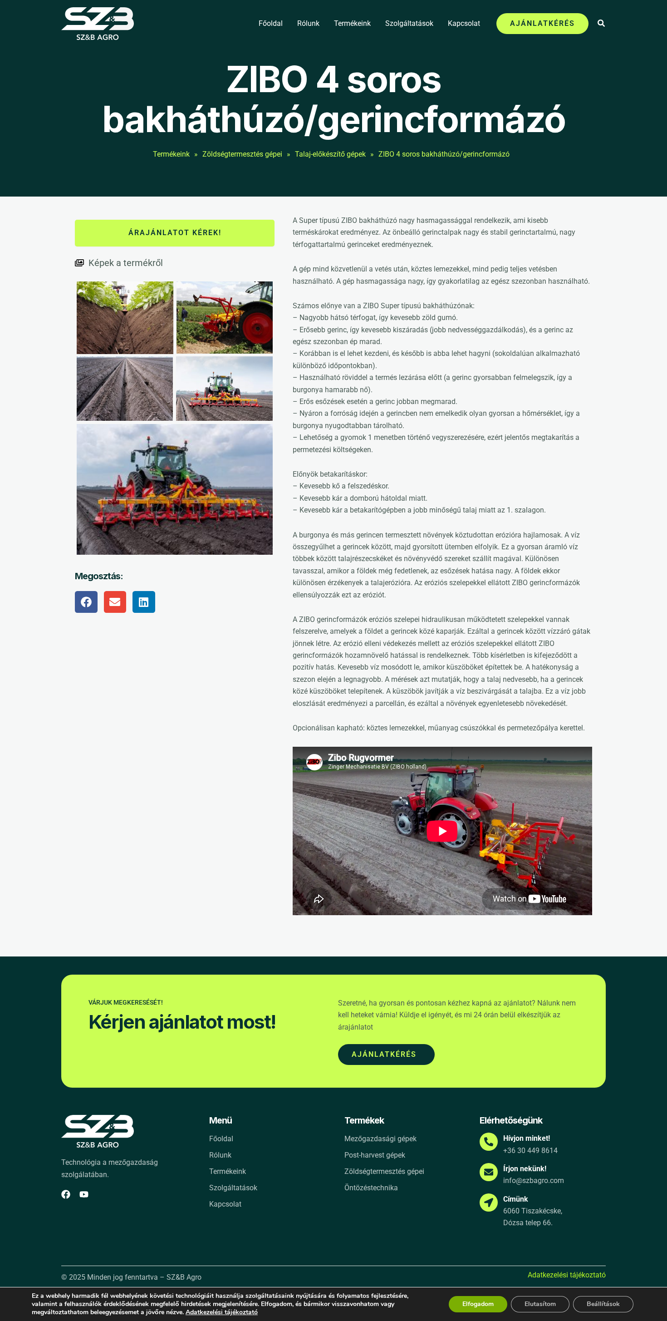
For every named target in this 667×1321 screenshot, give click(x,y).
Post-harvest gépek (374, 1155)
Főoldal (271, 23)
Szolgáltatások (409, 23)
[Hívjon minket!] (489, 1142)
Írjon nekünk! (524, 1168)
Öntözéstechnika (371, 1187)
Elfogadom (478, 1304)
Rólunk (308, 23)
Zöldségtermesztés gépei (384, 1171)
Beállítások (603, 1304)
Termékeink (352, 23)
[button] (542, 23)
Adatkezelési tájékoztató (567, 1275)
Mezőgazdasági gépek (380, 1138)
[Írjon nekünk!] (489, 1172)
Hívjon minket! (526, 1138)
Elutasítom (540, 1304)
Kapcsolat (464, 23)
